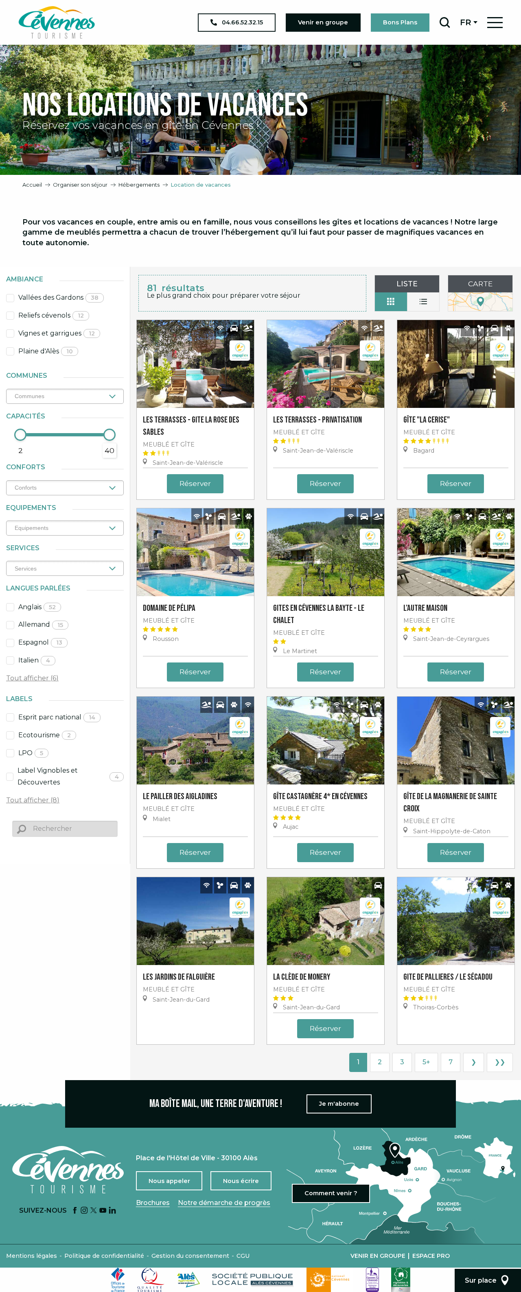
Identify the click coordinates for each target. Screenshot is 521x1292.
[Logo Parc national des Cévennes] (330, 1280)
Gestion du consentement (190, 1256)
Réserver (195, 483)
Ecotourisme (44, 735)
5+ (426, 1062)
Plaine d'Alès (45, 351)
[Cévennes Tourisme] (56, 22)
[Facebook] (75, 1211)
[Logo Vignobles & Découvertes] (400, 1280)
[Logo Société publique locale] (253, 1279)
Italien (34, 660)
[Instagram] (84, 1211)
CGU (243, 1256)
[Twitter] (94, 1211)
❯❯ (500, 1062)
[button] (445, 22)
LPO (30, 753)
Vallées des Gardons (58, 297)
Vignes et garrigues (56, 333)
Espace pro (431, 1256)
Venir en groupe (377, 1256)
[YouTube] (103, 1211)
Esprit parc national (56, 717)
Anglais (37, 607)
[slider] (20, 435)
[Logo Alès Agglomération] (188, 1280)
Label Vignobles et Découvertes (68, 776)
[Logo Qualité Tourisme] (151, 1280)
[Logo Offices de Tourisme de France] (118, 1280)
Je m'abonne (339, 1103)
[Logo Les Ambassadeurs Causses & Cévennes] (372, 1280)
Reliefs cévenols (51, 315)
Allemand (40, 624)
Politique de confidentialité (104, 1256)
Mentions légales (31, 1256)
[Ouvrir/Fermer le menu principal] (495, 22)
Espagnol (40, 642)
